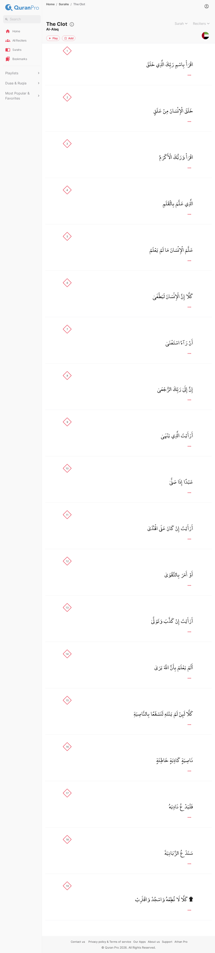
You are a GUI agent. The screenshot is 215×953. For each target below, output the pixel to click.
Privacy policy (97, 941)
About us (154, 941)
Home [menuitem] (16, 31)
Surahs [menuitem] (16, 49)
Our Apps (139, 941)
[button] (22, 73)
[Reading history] (70, 24)
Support (167, 941)
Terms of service (120, 941)
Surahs (64, 4)
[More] (189, 75)
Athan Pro (180, 941)
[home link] (22, 7)
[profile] (206, 6)
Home (50, 4)
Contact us (78, 941)
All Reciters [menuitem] (19, 40)
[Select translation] (205, 35)
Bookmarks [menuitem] (19, 59)
